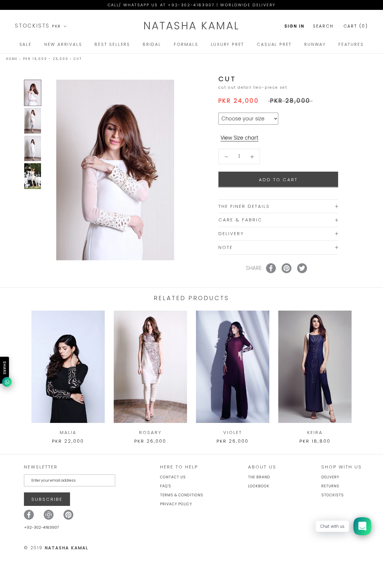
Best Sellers (112, 44)
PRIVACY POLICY (176, 503)
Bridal (152, 44)
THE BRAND (259, 477)
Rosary (150, 432)
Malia (68, 432)
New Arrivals (63, 44)
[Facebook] (29, 515)
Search (323, 26)
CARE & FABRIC (240, 220)
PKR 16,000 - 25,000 (46, 59)
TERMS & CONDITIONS (181, 495)
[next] (364, 371)
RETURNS (330, 486)
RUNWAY (315, 44)
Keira (315, 432)
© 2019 (56, 548)
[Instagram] (49, 515)
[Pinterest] (68, 515)
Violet (232, 432)
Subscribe (47, 499)
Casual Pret (274, 44)
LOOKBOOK (258, 486)
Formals (186, 44)
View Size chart (240, 137)
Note (225, 247)
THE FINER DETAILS (244, 206)
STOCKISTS (33, 25)
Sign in (295, 26)
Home (12, 59)
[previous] (18, 371)
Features (351, 44)
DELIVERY (231, 233)
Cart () (356, 26)
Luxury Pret (227, 44)
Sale (25, 44)
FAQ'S (165, 486)
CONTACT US (173, 477)
